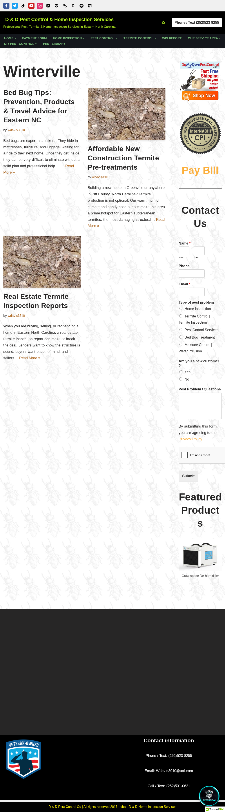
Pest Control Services (201, 330)
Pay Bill (200, 170)
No (187, 379)
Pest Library (54, 43)
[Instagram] (40, 6)
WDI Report (172, 38)
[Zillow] (90, 6)
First (181, 257)
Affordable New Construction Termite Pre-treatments (123, 158)
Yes (188, 372)
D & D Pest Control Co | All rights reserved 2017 (83, 806)
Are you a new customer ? (199, 363)
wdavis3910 (16, 130)
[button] (15, 38)
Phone (184, 266)
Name (185, 243)
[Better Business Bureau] (65, 6)
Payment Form (34, 38)
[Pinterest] (56, 6)
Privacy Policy (191, 439)
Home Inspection (198, 309)
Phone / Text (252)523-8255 (196, 22)
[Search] (163, 22)
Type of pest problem (196, 302)
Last (196, 257)
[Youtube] (31, 6)
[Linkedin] (48, 6)
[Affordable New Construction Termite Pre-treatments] (126, 114)
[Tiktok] (23, 6)
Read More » (29, 358)
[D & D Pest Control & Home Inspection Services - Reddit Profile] (81, 6)
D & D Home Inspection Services (152, 806)
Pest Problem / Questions (200, 389)
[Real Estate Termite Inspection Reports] (42, 262)
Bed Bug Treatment (200, 337)
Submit (188, 476)
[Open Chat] (209, 796)
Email (184, 284)
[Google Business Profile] (73, 6)
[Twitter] (15, 6)
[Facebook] (6, 6)
